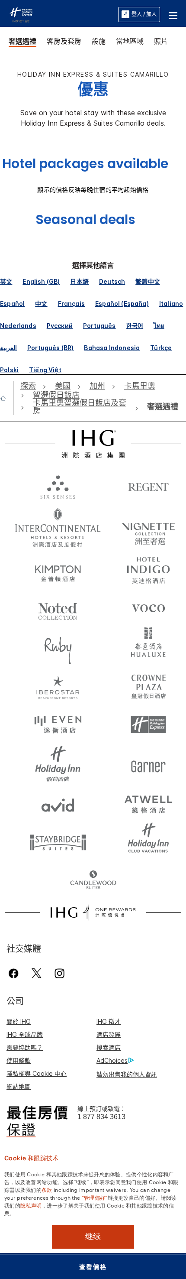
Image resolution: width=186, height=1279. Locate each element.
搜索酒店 (108, 1047)
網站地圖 (18, 1086)
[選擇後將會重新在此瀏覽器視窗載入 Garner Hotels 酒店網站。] (148, 763)
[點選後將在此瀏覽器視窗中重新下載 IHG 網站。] (93, 444)
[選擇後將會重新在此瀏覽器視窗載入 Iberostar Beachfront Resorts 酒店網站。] (58, 685)
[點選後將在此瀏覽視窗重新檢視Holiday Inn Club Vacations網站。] (148, 841)
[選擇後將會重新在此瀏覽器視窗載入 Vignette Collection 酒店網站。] (148, 525)
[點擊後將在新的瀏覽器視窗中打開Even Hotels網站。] (58, 724)
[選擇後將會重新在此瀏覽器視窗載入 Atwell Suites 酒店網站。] (148, 802)
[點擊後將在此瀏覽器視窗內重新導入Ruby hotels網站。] (58, 646)
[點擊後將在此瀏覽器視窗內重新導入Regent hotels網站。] (148, 486)
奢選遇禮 (22, 41)
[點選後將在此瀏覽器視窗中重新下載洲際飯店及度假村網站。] (58, 527)
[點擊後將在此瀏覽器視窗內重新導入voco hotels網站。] (148, 607)
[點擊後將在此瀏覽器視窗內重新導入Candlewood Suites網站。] (93, 880)
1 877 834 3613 (101, 1116)
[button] (173, 14)
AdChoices (112, 1060)
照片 (161, 41)
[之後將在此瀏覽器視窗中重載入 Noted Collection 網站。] (58, 607)
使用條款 (18, 1060)
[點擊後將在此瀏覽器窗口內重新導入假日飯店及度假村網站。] (58, 763)
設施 (99, 41)
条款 (47, 1189)
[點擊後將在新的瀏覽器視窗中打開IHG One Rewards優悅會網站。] (92, 912)
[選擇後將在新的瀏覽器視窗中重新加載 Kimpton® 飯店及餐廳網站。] (58, 568)
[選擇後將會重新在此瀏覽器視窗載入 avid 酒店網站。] (58, 802)
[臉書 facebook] (15, 973)
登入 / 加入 (144, 14)
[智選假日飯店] (21, 14)
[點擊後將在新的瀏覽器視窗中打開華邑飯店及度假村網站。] (148, 646)
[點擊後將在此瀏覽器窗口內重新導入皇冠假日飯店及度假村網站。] (148, 685)
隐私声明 (31, 1205)
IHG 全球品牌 (24, 1034)
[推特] (36, 973)
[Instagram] (59, 973)
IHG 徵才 (108, 1021)
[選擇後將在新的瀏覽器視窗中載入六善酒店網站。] (58, 486)
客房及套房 (64, 41)
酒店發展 (108, 1034)
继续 (93, 1236)
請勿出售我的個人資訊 (126, 1074)
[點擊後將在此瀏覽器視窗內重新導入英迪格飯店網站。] (148, 568)
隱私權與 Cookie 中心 (36, 1073)
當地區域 (130, 41)
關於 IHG (18, 1021)
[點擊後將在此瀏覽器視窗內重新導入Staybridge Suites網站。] (58, 841)
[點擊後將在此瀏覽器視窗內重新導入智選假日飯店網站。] (148, 724)
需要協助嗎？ (24, 1047)
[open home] (6, 398)
